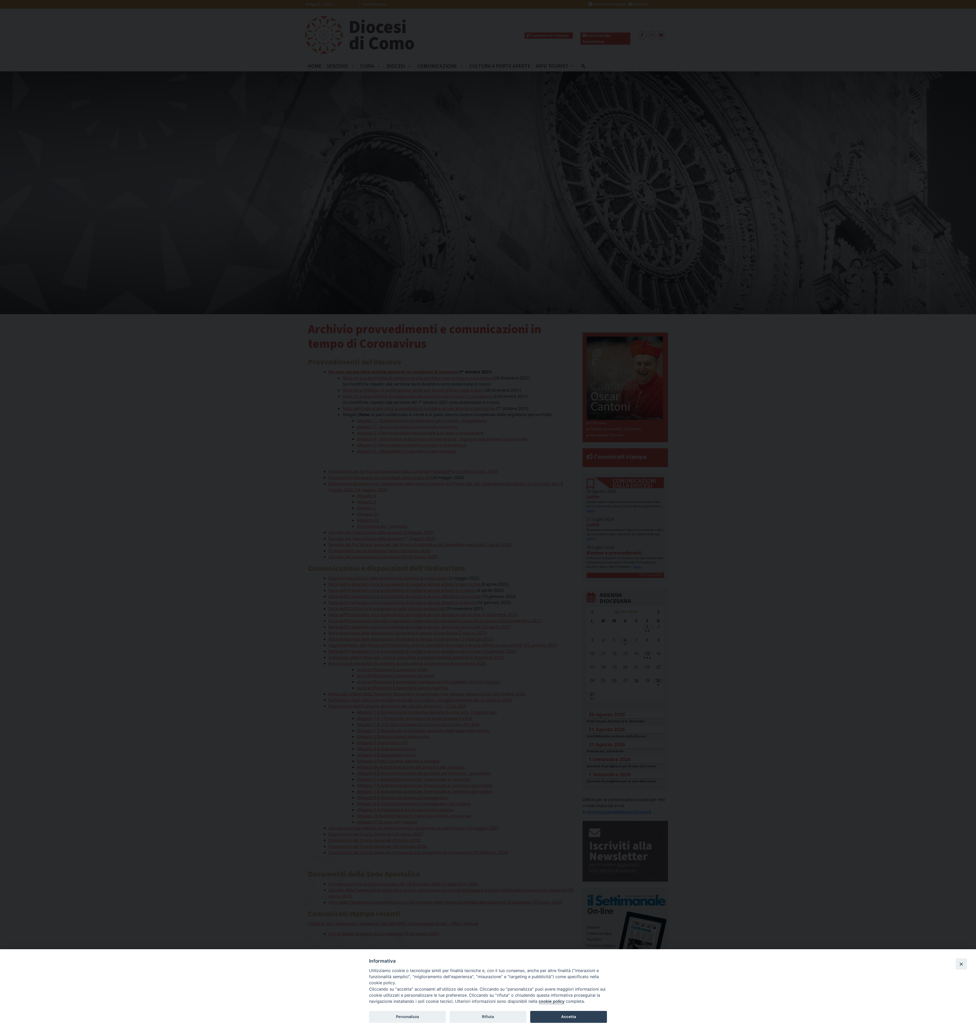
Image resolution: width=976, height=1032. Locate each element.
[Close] (961, 964)
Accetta (568, 1016)
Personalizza (407, 1016)
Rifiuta (488, 1016)
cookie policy (552, 1001)
